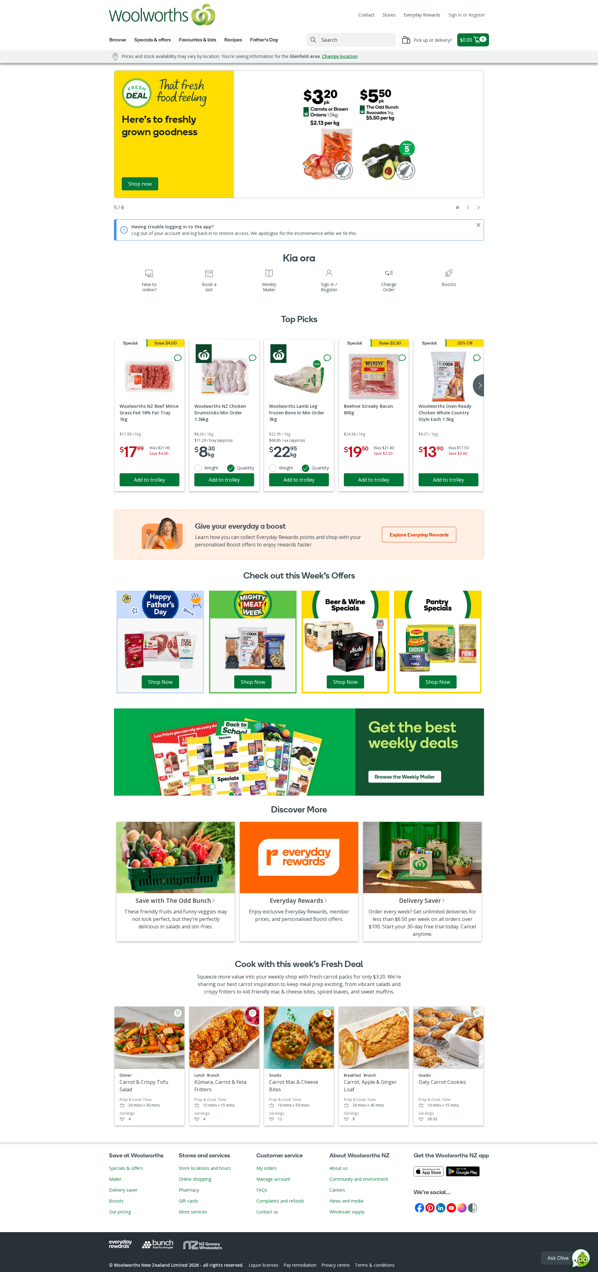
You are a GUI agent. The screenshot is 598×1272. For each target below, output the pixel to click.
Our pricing (120, 1212)
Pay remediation (299, 1265)
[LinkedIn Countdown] (440, 1207)
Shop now (140, 183)
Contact (366, 15)
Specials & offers (126, 1168)
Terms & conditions (375, 1265)
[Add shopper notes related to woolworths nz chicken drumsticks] (252, 358)
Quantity (245, 468)
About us (339, 1168)
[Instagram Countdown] (462, 1207)
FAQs (261, 1190)
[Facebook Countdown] (419, 1207)
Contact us (267, 1212)
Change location (340, 56)
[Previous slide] (468, 207)
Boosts (116, 1201)
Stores (389, 15)
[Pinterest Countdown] (430, 1207)
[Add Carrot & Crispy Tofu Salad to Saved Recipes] (177, 1013)
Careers (337, 1190)
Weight (211, 468)
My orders (266, 1168)
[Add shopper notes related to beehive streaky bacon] (402, 358)
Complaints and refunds (280, 1201)
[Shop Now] (160, 641)
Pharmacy (189, 1190)
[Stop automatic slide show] (457, 207)
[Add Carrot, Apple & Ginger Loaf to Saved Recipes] (402, 1013)
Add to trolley (149, 479)
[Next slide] (479, 207)
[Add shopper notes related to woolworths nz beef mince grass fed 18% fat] (177, 358)
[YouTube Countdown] (451, 1207)
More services (193, 1212)
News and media (346, 1201)
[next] (478, 385)
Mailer (115, 1179)
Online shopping (195, 1179)
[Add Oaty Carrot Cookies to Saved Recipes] (476, 1013)
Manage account (273, 1179)
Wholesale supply (347, 1212)
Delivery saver (123, 1190)
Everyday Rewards (422, 15)
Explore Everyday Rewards (419, 534)
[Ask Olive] (581, 1259)
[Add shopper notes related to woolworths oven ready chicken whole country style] (476, 358)
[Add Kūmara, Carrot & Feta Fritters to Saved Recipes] (252, 1013)
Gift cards (188, 1201)
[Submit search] (313, 39)
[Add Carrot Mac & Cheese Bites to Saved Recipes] (327, 1013)
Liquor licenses (263, 1265)
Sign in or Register (466, 15)
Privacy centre (335, 1265)
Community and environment (359, 1179)
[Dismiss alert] (478, 225)
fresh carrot (324, 976)
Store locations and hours (205, 1168)
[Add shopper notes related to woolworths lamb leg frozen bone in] (327, 358)
